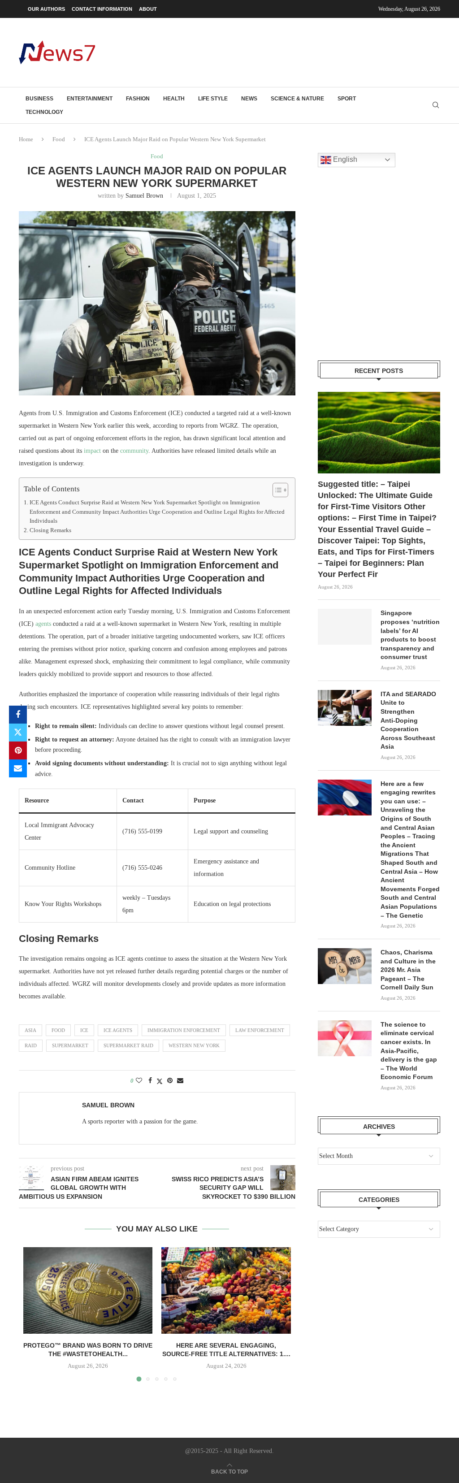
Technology (44, 112)
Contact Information (102, 9)
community (134, 450)
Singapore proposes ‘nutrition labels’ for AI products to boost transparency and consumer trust (410, 634)
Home (26, 139)
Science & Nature (297, 98)
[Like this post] (139, 1080)
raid (31, 1045)
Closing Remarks (50, 530)
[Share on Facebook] (18, 715)
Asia (30, 1030)
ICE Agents (118, 1030)
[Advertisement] (277, 51)
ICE (84, 1030)
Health (174, 98)
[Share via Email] (18, 768)
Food (58, 139)
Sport (347, 98)
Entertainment (90, 98)
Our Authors (46, 9)
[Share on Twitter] (18, 733)
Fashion (138, 98)
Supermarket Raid (128, 1045)
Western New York (194, 1045)
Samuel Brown (144, 195)
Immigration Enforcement (183, 1030)
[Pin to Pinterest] (18, 750)
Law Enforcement (259, 1030)
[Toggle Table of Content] (276, 490)
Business (39, 98)
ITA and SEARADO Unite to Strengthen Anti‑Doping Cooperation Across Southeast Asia (408, 720)
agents (43, 623)
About (148, 9)
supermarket (70, 1045)
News (249, 98)
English (344, 159)
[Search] (435, 105)
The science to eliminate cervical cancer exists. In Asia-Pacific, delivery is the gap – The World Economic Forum (409, 1051)
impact (92, 450)
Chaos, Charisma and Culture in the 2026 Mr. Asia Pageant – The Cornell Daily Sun (408, 970)
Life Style (213, 98)
